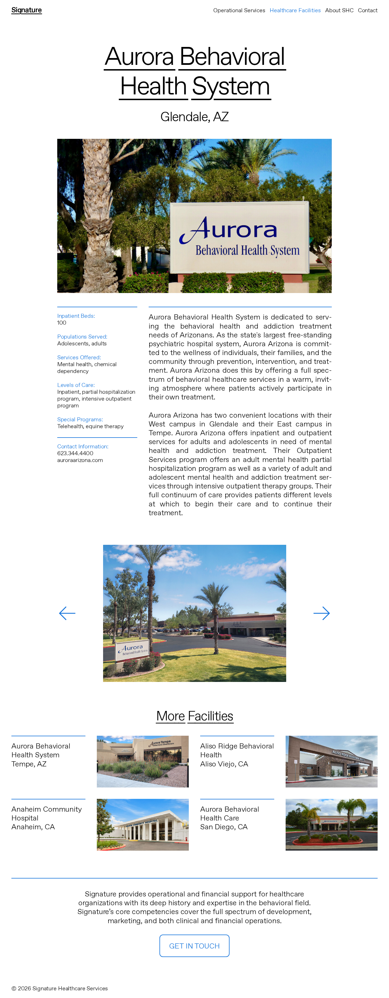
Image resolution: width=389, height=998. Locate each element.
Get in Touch (194, 946)
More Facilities (194, 716)
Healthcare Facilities (295, 11)
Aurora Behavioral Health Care (229, 814)
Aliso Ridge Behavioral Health (237, 750)
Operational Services (239, 11)
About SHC (339, 11)
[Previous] (67, 613)
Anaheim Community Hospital (46, 814)
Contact (368, 11)
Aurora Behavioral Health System (40, 750)
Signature (26, 10)
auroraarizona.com (80, 460)
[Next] (321, 613)
